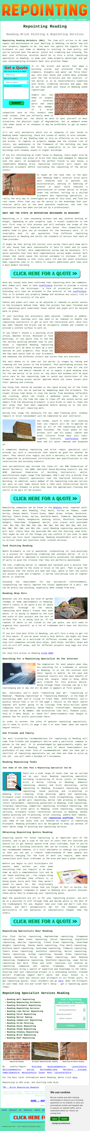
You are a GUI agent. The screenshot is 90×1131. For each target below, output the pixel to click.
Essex (42, 1072)
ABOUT (64, 20)
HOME (50, 20)
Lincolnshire (79, 1067)
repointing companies (16, 966)
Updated (37, 1110)
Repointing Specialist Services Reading (36, 993)
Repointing (9, 508)
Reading (57, 508)
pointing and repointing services (47, 827)
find (12, 936)
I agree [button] (54, 1119)
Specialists (28, 1110)
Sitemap (4, 1110)
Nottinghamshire (12, 1070)
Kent (49, 1072)
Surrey (30, 1070)
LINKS (57, 20)
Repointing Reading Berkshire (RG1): (24, 40)
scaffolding (45, 285)
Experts (45, 1110)
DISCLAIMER (82, 20)
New (20, 1110)
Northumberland (48, 1070)
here (60, 981)
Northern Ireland (74, 1070)
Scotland (36, 1067)
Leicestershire (62, 1072)
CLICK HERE (47, 653)
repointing (81, 55)
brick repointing (39, 164)
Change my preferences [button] (61, 1123)
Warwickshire (29, 1072)
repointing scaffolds (61, 818)
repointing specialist (74, 776)
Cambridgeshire (11, 1072)
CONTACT (72, 20)
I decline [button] (64, 1119)
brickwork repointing (65, 788)
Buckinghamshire (57, 1067)
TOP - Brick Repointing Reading (21, 1087)
